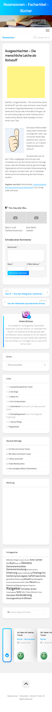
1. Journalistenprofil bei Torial (20, 387)
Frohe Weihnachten (16, 464)
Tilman (40, 592)
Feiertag (36, 572)
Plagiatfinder (14, 427)
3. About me (13, 397)
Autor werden (36, 559)
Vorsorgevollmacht (15, 598)
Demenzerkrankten (16, 566)
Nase (38, 582)
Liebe (27, 582)
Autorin (27, 560)
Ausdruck (22, 560)
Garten (9, 575)
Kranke (8, 582)
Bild (7, 563)
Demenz (26, 563)
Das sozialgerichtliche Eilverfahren (23, 468)
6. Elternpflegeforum (17, 414)
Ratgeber (13, 588)
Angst (16, 560)
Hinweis (27, 579)
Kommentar (13, 247)
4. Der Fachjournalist (17, 401)
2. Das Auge (13, 392)
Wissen (28, 598)
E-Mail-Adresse (33, 264)
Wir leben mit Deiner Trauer (20, 454)
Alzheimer (10, 560)
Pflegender (32, 585)
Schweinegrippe (11, 592)
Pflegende (25, 585)
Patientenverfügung (13, 585)
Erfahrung (11, 572)
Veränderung (24, 595)
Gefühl (31, 575)
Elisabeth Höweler (32, 570)
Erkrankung (27, 573)
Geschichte (40, 576)
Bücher (20, 639)
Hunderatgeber (37, 579)
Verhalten (10, 595)
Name (10, 264)
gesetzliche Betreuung (14, 579)
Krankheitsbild (15, 582)
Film (44, 573)
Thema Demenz (31, 592)
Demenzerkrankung (16, 569)
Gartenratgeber (21, 576)
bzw (16, 563)
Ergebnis (20, 573)
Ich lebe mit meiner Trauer (19, 449)
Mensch (33, 582)
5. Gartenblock (14, 406)
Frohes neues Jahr (16, 459)
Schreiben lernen (28, 589)
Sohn (23, 592)
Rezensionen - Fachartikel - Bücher (26, 7)
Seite (18, 592)
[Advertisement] (26, 82)
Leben (22, 582)
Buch (12, 563)
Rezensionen (8, 37)
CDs (20, 563)
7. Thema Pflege (15, 422)
